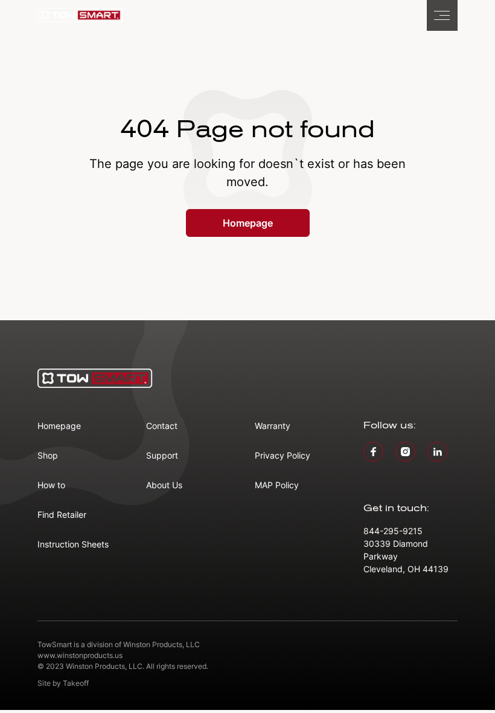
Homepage (248, 223)
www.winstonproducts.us (80, 655)
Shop (47, 455)
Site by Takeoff (63, 683)
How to (51, 485)
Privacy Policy (282, 455)
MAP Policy (277, 485)
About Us (164, 485)
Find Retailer (61, 514)
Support (162, 455)
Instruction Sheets (73, 544)
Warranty (272, 426)
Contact (161, 426)
